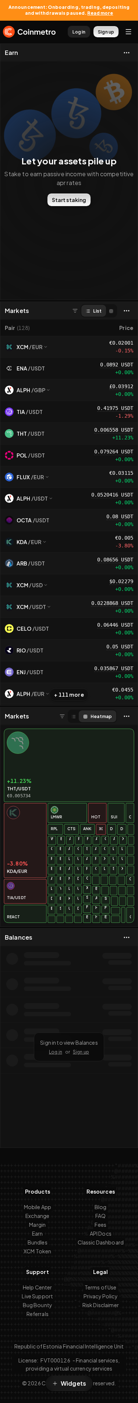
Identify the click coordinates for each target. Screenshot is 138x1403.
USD (37, 585)
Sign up (81, 1052)
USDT (38, 368)
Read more (100, 13)
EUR (37, 347)
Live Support (37, 1296)
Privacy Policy (101, 1296)
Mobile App (37, 1207)
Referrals (37, 1313)
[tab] (93, 311)
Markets (17, 311)
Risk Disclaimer (100, 1305)
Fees (100, 1224)
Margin (37, 1224)
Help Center (37, 1287)
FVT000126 (55, 1360)
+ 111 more (69, 694)
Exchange (37, 1215)
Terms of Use (101, 1287)
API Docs (101, 1233)
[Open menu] (128, 31)
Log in (55, 1052)
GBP (39, 390)
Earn (11, 53)
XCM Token (37, 1251)
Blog (101, 1207)
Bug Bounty (37, 1305)
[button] (36, 328)
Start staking (69, 199)
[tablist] (99, 310)
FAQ (100, 1215)
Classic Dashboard (101, 1242)
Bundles (37, 1242)
